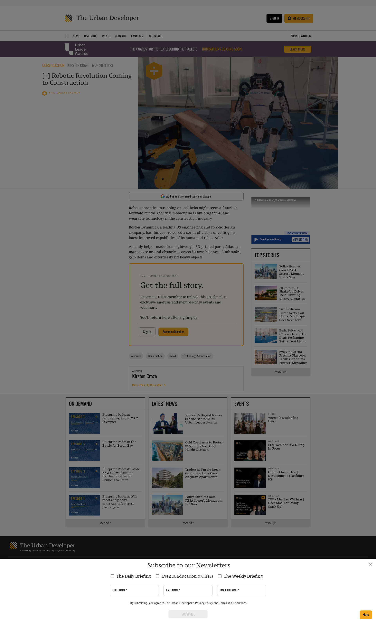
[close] (370, 564)
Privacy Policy (204, 603)
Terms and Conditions (232, 603)
